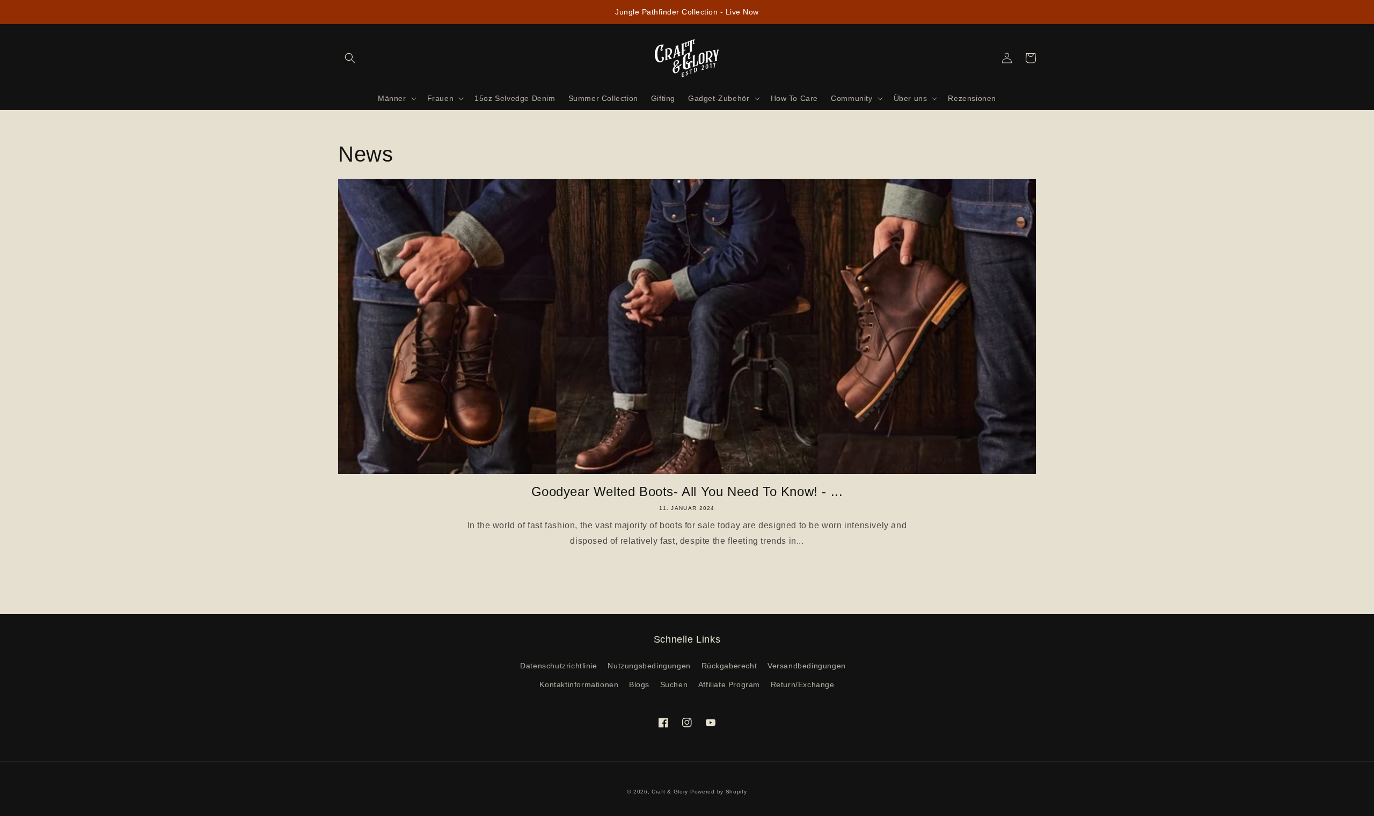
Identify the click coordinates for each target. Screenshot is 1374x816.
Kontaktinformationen (578, 684)
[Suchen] (350, 58)
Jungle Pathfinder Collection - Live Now (687, 12)
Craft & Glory (670, 792)
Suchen (674, 684)
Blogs (639, 684)
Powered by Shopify (718, 792)
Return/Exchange (803, 684)
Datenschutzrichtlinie (558, 665)
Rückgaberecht (729, 665)
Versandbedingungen (807, 665)
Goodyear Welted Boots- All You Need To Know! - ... (687, 491)
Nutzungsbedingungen (649, 665)
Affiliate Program (729, 684)
